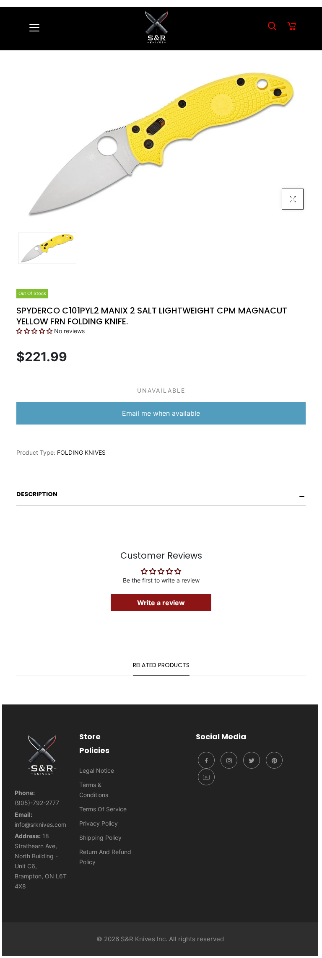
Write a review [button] (161, 602)
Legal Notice (96, 770)
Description (36, 494)
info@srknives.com (40, 824)
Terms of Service (103, 809)
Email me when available (161, 413)
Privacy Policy (98, 823)
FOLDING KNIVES (81, 452)
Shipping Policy (100, 837)
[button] (35, 330)
